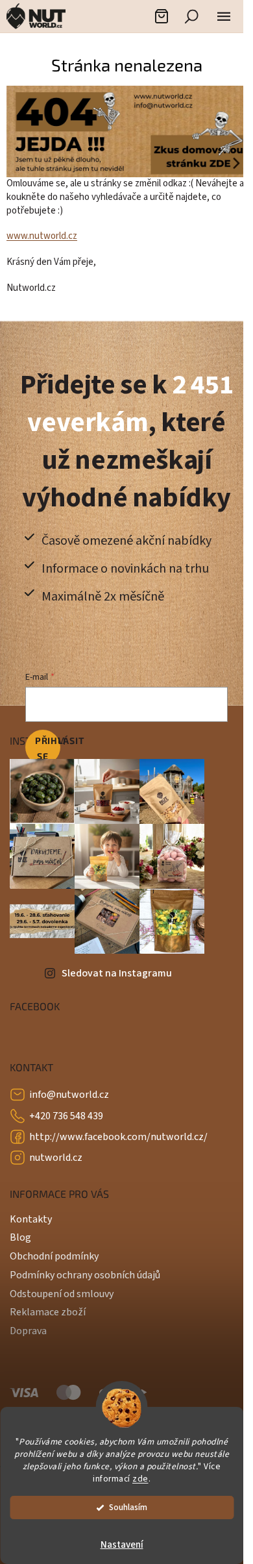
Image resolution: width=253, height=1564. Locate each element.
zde (140, 1478)
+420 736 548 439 (66, 1112)
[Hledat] (191, 16)
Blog (20, 1234)
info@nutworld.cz (69, 1091)
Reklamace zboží (48, 1309)
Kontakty (31, 1215)
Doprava (28, 1327)
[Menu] (224, 16)
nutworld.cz (55, 1154)
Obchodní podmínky (54, 1252)
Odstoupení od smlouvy (62, 1290)
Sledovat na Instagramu (117, 969)
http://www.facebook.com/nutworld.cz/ (118, 1133)
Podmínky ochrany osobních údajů (85, 1271)
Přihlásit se (47, 744)
